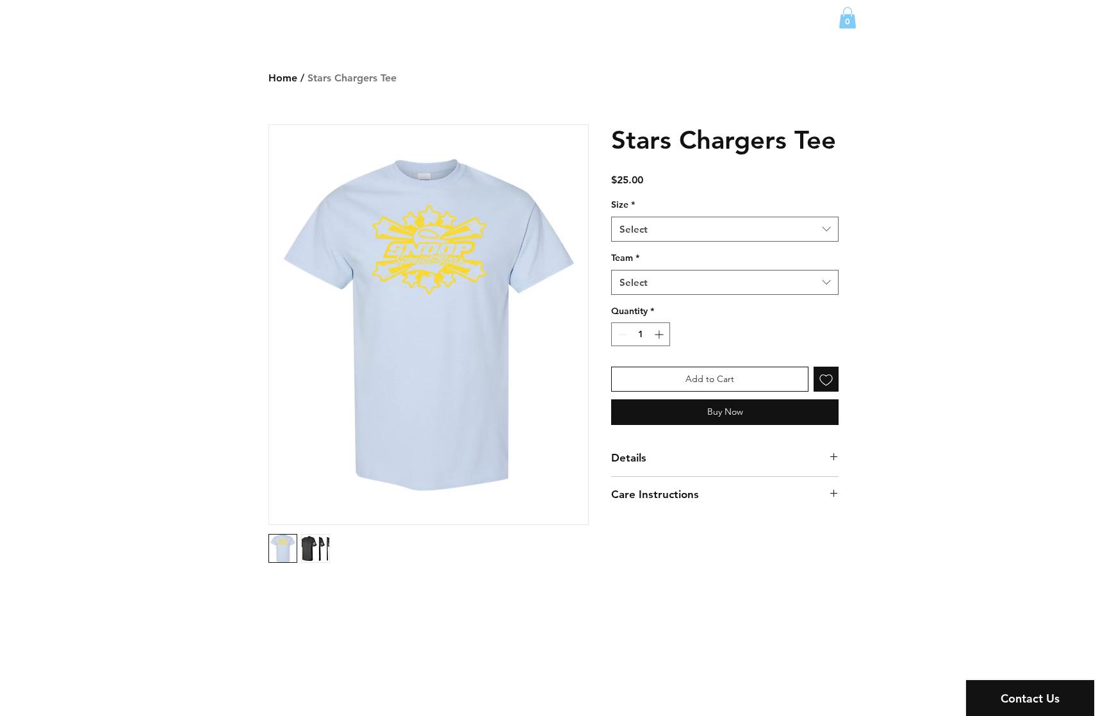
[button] (848, 17)
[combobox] (725, 229)
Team (625, 257)
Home (282, 78)
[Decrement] (621, 334)
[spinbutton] (640, 334)
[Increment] (660, 334)
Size (623, 204)
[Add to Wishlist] (826, 379)
